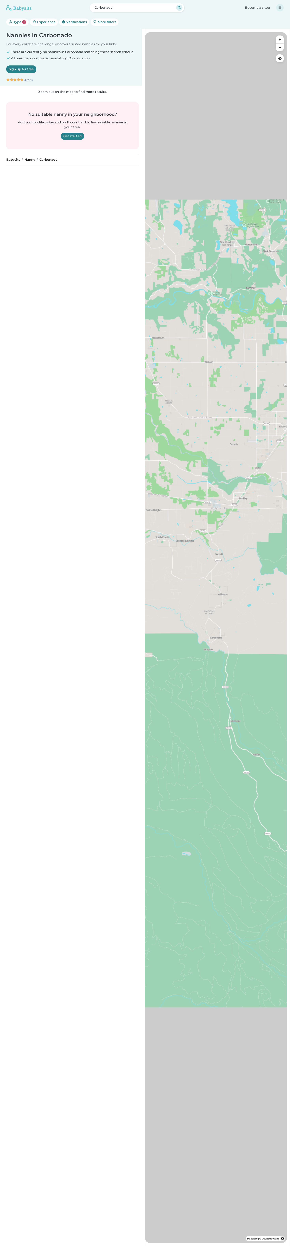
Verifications (76, 22)
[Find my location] (280, 58)
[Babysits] (19, 7)
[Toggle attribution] (282, 1238)
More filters (106, 22)
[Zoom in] (280, 39)
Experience (45, 22)
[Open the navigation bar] (280, 7)
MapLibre (252, 1238)
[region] (216, 637)
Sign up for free (21, 69)
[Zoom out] (280, 47)
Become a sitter (257, 7)
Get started (72, 136)
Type (19, 22)
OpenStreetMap (270, 1238)
